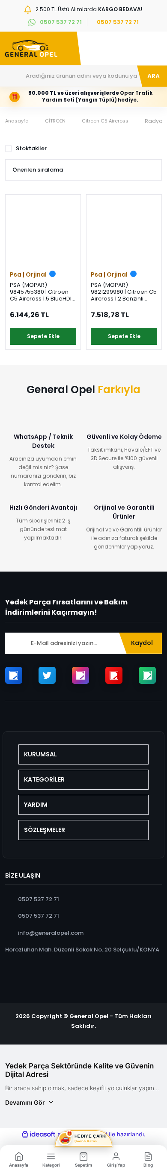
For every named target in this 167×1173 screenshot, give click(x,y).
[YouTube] (113, 675)
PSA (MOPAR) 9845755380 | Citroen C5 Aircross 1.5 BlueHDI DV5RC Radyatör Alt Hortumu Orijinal (41, 292)
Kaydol (142, 643)
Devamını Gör (25, 1102)
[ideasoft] (38, 1134)
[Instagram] (80, 675)
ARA (153, 76)
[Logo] (31, 48)
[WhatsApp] (147, 675)
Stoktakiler (31, 148)
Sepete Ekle (43, 336)
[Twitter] (47, 675)
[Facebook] (13, 675)
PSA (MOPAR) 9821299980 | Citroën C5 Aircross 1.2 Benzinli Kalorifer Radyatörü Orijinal (124, 292)
